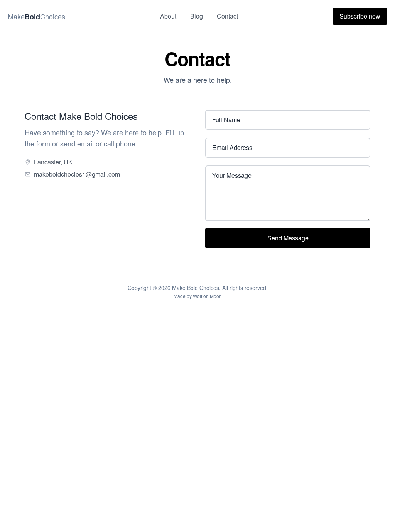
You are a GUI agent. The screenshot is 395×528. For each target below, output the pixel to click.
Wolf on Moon (207, 296)
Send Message (288, 237)
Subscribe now (359, 16)
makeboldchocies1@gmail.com (77, 174)
